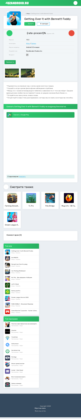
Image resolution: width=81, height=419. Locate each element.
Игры (28, 43)
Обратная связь (40, 408)
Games (33, 43)
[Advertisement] (40, 133)
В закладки (44, 24)
